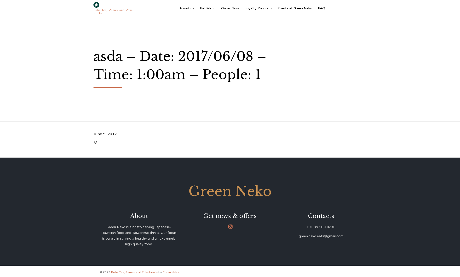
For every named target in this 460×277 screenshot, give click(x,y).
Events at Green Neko (294, 8)
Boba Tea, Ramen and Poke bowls (134, 272)
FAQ (321, 8)
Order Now (230, 8)
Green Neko (170, 272)
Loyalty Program (258, 8)
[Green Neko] (114, 5)
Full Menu (207, 8)
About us (186, 8)
